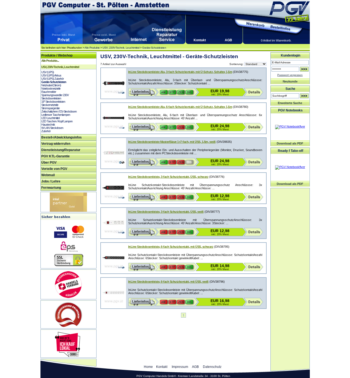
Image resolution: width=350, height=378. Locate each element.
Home (148, 367)
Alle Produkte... (50, 60)
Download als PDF (290, 143)
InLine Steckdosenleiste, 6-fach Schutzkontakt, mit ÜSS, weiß (168, 281)
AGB (228, 40)
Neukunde (290, 81)
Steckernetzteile (49, 105)
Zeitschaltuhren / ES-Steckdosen (59, 111)
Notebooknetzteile (50, 88)
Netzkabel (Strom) (51, 85)
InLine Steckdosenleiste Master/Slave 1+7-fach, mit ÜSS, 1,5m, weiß (172, 141)
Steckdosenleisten (51, 98)
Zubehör (46, 131)
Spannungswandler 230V (55, 95)
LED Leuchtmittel (50, 118)
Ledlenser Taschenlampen (55, 114)
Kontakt (200, 40)
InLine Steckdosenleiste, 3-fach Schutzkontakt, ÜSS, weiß (166, 211)
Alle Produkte (92, 47)
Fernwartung (51, 188)
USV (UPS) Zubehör (52, 78)
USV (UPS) (47, 72)
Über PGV (49, 162)
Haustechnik (48, 124)
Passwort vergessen (290, 74)
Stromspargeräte (50, 108)
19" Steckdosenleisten (53, 101)
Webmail (48, 175)
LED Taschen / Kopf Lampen (56, 121)
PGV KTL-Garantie (55, 156)
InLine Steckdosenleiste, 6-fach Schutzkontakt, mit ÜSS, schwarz (171, 246)
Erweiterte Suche (290, 103)
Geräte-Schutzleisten (154, 47)
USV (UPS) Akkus (51, 75)
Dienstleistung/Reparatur (60, 150)
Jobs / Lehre (50, 181)
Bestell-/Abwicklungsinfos (61, 137)
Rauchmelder (48, 91)
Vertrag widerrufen (55, 144)
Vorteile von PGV (54, 169)
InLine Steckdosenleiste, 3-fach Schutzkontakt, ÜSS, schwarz (168, 176)
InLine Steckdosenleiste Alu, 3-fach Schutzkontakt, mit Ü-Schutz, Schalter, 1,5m (180, 71)
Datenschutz (212, 367)
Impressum (180, 367)
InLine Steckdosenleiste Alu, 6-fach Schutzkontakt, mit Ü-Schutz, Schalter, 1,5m (180, 106)
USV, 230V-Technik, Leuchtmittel (121, 47)
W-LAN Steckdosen (52, 127)
